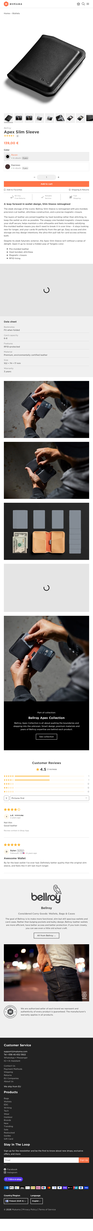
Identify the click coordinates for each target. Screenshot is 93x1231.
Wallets (16, 13)
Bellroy (7, 128)
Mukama (16, 1209)
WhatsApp (9, 1058)
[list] (46, 65)
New (6, 1123)
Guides (7, 1136)
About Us (8, 1081)
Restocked (9, 1133)
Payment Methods (13, 1069)
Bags (6, 1098)
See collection (46, 737)
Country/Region (12, 1195)
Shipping (8, 1072)
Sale (6, 1129)
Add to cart (46, 184)
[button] (78, 3)
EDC (6, 1104)
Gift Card (8, 1139)
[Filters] (6, 798)
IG (5, 1061)
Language (35, 1195)
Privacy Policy (29, 1209)
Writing (8, 1108)
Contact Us (9, 1066)
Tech (6, 1111)
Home (7, 13)
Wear (6, 1114)
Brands (7, 1120)
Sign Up (84, 1160)
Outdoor (8, 1117)
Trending (8, 1126)
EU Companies (11, 1078)
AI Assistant (14, 1061)
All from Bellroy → (46, 935)
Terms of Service (47, 1209)
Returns (8, 1075)
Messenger (22, 1058)
